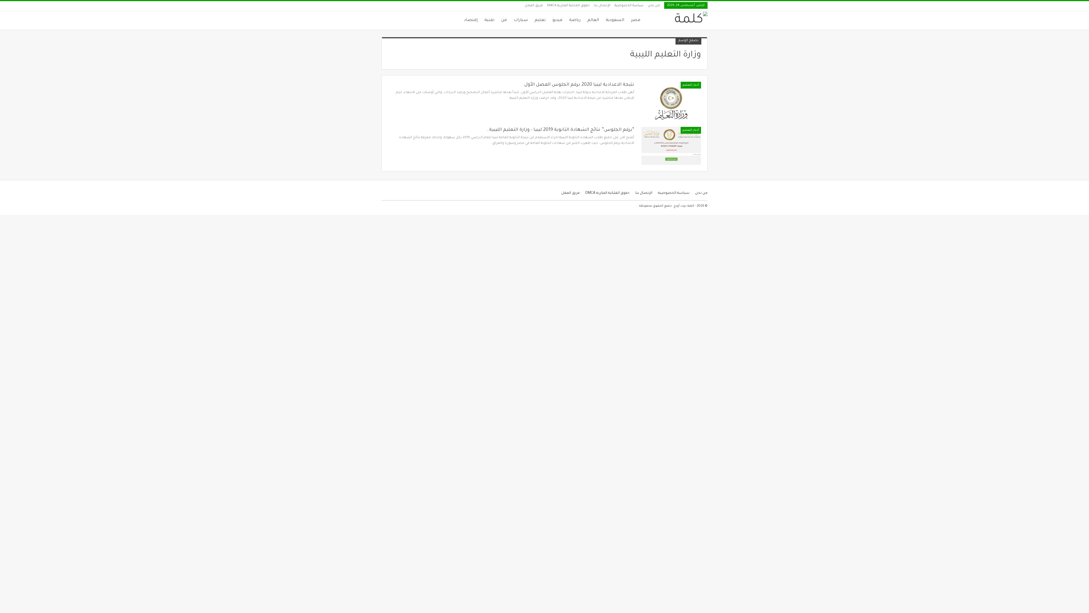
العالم (593, 20)
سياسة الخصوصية (629, 6)
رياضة (575, 20)
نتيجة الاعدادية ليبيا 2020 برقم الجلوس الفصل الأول (579, 84)
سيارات (521, 20)
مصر (635, 20)
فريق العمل (534, 6)
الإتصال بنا (602, 6)
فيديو (557, 20)
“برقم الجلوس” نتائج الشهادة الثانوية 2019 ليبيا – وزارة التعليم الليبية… (560, 130)
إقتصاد (471, 20)
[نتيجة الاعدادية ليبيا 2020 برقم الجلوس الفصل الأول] (671, 101)
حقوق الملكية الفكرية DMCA (568, 6)
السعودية (615, 20)
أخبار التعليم (691, 85)
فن (504, 20)
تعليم (540, 20)
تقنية (489, 20)
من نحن (654, 6)
